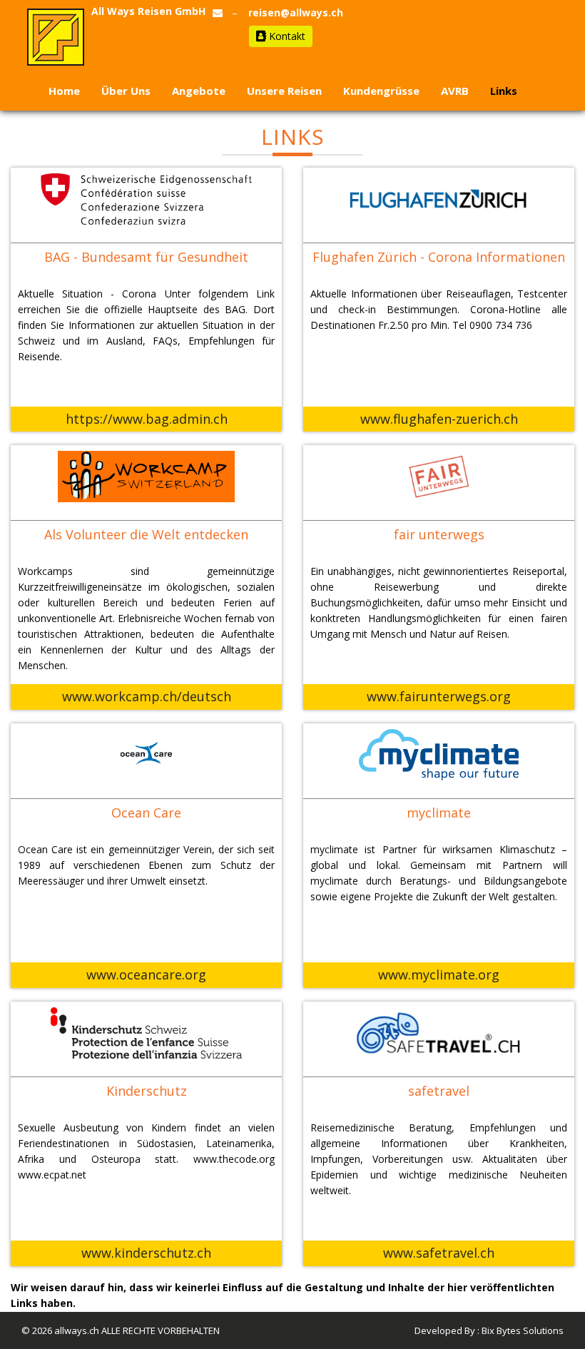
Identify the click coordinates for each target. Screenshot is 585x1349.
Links (503, 90)
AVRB (455, 90)
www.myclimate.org (438, 974)
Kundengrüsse (381, 90)
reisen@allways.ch (295, 12)
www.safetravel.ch (438, 1252)
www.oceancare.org (146, 974)
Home (64, 90)
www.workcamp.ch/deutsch (146, 696)
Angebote (198, 90)
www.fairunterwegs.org (439, 696)
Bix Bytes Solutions (523, 1330)
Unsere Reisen (284, 90)
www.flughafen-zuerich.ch (439, 418)
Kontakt (285, 36)
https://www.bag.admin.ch (147, 418)
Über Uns (126, 90)
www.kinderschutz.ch (146, 1252)
